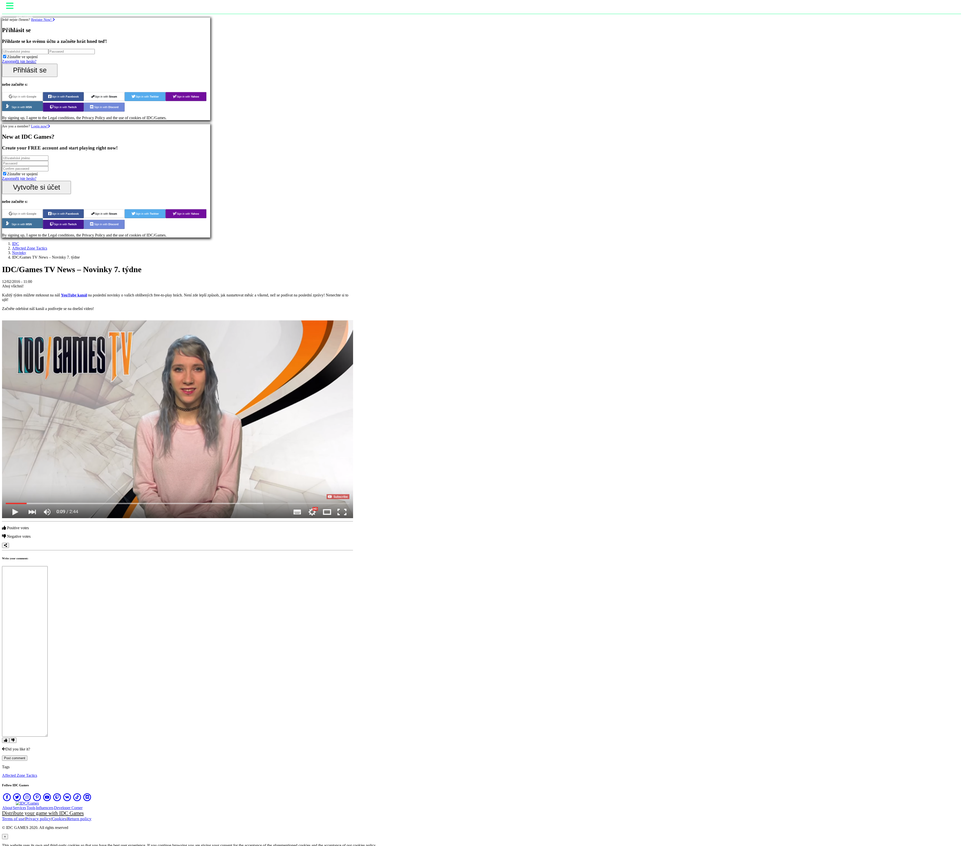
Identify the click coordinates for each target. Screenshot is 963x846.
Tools (31, 808)
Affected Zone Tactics (29, 248)
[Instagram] (27, 797)
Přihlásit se (30, 70)
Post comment (14, 758)
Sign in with (24, 96)
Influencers (44, 808)
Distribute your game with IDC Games (43, 813)
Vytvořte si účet (36, 187)
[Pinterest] (37, 797)
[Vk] (67, 797)
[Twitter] (17, 797)
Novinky (19, 253)
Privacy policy (38, 818)
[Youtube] (47, 797)
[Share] (5, 545)
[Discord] (87, 797)
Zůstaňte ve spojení (22, 57)
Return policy (79, 818)
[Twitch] (57, 797)
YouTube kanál (74, 295)
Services (19, 808)
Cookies (59, 818)
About (7, 808)
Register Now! (42, 20)
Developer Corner (68, 808)
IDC (15, 244)
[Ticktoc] (77, 797)
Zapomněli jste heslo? (19, 61)
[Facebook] (7, 797)
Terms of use (13, 818)
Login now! (39, 126)
